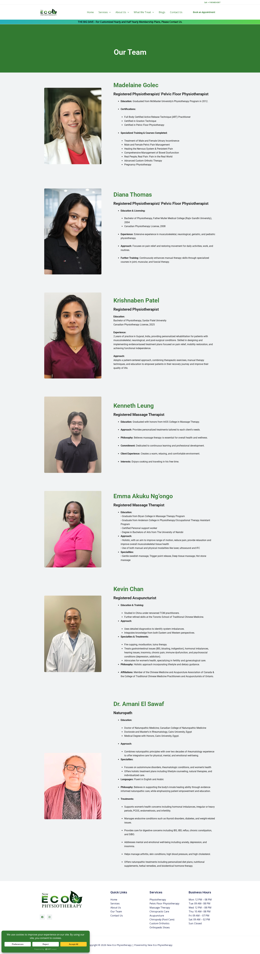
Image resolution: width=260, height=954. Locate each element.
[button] (109, 12)
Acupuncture (157, 915)
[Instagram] (49, 917)
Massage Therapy (160, 907)
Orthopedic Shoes (160, 927)
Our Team (116, 911)
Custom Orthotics (159, 923)
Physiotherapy (158, 899)
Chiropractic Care (159, 911)
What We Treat (142, 12)
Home (90, 12)
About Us (121, 12)
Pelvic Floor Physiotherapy (164, 903)
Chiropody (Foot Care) (162, 919)
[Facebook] (42, 917)
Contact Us (176, 12)
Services (103, 12)
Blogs (162, 12)
